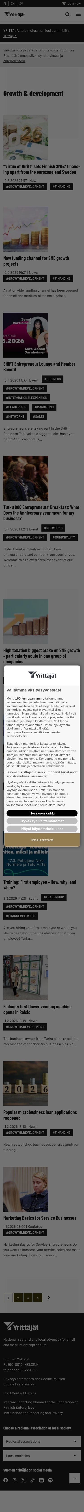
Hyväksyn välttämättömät (42, 821)
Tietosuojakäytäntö (42, 840)
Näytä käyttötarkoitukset (42, 829)
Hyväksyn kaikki (42, 813)
